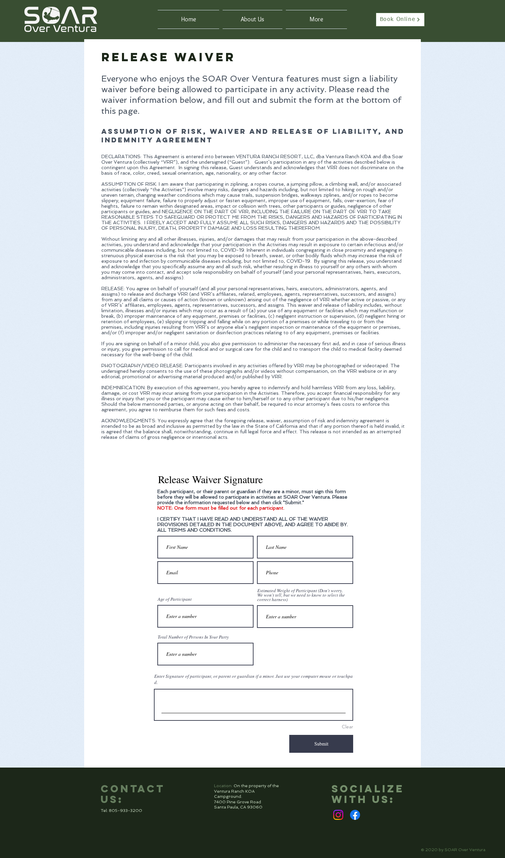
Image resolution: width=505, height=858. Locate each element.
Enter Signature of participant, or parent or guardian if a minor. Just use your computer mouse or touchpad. (253, 679)
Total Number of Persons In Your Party (193, 637)
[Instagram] (338, 815)
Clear (347, 727)
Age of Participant (175, 599)
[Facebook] (355, 815)
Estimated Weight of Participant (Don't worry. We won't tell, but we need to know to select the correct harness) (301, 595)
